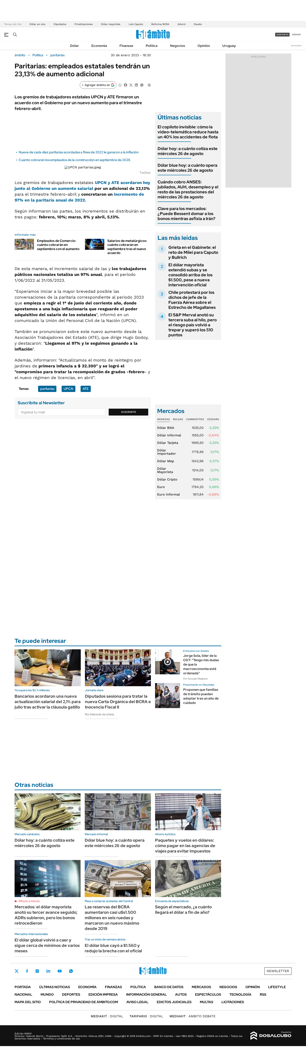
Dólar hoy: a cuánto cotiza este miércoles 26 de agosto (188, 151)
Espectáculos (208, 994)
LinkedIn (48, 971)
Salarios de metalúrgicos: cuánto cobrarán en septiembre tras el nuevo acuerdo (127, 247)
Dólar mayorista (110, 24)
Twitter (17, 971)
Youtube (59, 971)
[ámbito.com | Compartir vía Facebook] (125, 85)
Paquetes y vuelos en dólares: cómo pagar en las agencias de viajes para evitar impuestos (185, 845)
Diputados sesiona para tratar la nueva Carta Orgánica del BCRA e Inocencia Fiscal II (118, 701)
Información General (146, 994)
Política (152, 46)
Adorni (181, 24)
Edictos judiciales (174, 1002)
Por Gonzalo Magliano (195, 678)
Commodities (195, 419)
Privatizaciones (84, 24)
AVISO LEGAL (137, 1002)
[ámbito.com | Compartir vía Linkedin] (136, 85)
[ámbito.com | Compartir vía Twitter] (131, 85)
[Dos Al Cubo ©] (270, 1035)
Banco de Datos (168, 987)
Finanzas (126, 46)
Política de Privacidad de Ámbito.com (83, 1002)
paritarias (57, 55)
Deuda (198, 24)
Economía (99, 46)
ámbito (20, 55)
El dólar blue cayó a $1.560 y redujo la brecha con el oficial (113, 948)
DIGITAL (107, 1016)
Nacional (23, 994)
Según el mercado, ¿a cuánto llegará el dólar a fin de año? (183, 909)
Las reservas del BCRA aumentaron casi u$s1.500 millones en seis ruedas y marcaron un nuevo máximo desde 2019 (112, 917)
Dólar (74, 46)
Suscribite (128, 412)
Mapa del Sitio (28, 1002)
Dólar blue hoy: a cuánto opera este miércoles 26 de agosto (187, 168)
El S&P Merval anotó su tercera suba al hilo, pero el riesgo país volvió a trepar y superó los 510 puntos (192, 325)
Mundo (47, 994)
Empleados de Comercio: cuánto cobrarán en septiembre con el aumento (58, 245)
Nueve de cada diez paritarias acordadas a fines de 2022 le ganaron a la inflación (79, 152)
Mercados (201, 987)
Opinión (204, 46)
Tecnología (240, 994)
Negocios (177, 46)
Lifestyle (277, 987)
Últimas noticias (54, 987)
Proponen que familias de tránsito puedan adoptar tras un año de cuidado (201, 696)
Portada (23, 987)
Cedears (213, 419)
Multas (206, 1002)
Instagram (37, 971)
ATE (86, 389)
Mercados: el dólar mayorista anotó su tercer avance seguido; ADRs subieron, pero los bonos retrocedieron (46, 915)
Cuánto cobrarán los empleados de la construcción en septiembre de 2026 (74, 160)
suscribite (282, 34)
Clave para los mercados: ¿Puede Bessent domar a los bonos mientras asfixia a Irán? (186, 213)
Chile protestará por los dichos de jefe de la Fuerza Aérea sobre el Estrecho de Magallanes (192, 300)
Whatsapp (71, 971)
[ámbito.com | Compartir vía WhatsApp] (120, 85)
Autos (181, 994)
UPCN (68, 389)
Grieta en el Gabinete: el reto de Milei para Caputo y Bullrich (193, 252)
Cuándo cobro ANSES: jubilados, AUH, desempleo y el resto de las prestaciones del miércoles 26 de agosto (188, 189)
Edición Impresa (103, 994)
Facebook (27, 971)
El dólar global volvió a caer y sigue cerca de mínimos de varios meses (47, 945)
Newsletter (296, 45)
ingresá (296, 34)
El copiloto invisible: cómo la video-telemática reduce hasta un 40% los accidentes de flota (188, 132)
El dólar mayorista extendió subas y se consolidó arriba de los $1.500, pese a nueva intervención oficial (190, 275)
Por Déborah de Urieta (99, 714)
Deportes (71, 994)
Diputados (60, 24)
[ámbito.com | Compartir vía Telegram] (141, 85)
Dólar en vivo (37, 24)
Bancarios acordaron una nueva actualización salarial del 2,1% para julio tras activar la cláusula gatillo (48, 701)
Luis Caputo (136, 24)
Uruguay (229, 46)
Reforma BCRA (160, 24)
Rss (263, 994)
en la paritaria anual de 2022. (54, 200)
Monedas (163, 419)
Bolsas (178, 419)
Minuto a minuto (29, 901)
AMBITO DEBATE (192, 1016)
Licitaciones (232, 1002)
